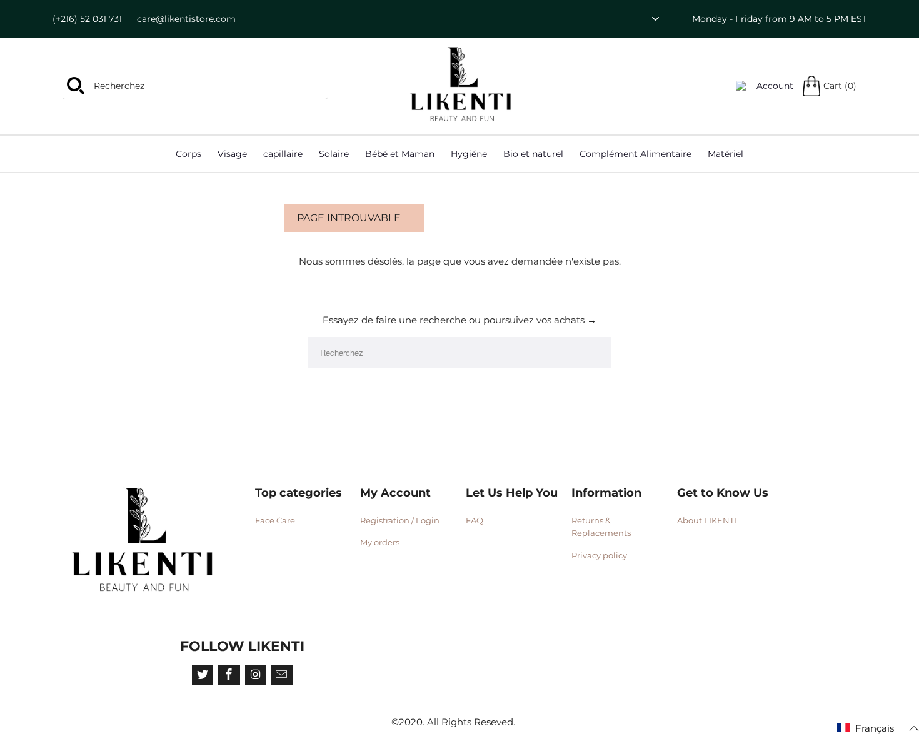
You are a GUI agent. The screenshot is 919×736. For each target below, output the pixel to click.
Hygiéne (469, 153)
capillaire (283, 153)
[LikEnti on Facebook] (228, 675)
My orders (379, 542)
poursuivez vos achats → (539, 320)
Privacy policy (599, 555)
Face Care (275, 520)
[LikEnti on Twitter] (202, 675)
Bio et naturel (533, 153)
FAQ (474, 520)
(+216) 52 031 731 (87, 18)
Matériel (725, 153)
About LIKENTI (706, 520)
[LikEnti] (461, 84)
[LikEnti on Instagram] (255, 675)
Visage (232, 153)
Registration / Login (399, 520)
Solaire (334, 153)
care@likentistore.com (186, 18)
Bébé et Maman (399, 153)
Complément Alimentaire (635, 153)
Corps (188, 153)
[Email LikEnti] (282, 675)
